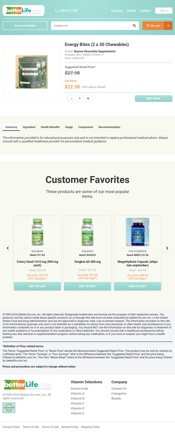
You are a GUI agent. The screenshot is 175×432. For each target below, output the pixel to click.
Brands (131, 10)
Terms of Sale (50, 427)
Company (117, 10)
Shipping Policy (90, 427)
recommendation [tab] (109, 127)
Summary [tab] (11, 127)
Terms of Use (31, 427)
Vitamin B (77, 398)
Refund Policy (70, 427)
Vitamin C (77, 403)
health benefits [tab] (50, 127)
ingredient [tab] (29, 127)
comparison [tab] (85, 127)
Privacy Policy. (11, 427)
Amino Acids (79, 388)
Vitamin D (77, 408)
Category (145, 10)
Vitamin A (77, 393)
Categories (118, 393)
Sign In (164, 10)
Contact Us (118, 388)
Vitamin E (77, 413)
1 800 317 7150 (68, 10)
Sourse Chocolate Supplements (95, 51)
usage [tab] (69, 127)
